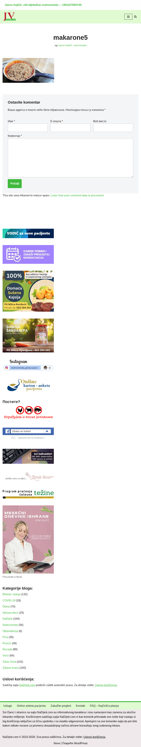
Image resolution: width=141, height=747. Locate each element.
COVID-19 (9, 600)
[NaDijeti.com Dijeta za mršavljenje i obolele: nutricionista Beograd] (9, 16)
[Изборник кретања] (128, 17)
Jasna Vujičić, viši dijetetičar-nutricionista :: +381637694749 (43, 4)
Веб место (99, 121)
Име (11, 121)
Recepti (7, 649)
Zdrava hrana (11, 667)
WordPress (81, 743)
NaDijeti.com (27, 685)
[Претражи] (135, 16)
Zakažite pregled (61, 705)
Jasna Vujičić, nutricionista (72, 45)
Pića (5, 637)
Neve (57, 743)
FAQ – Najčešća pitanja (104, 705)
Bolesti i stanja (11, 594)
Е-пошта (56, 121)
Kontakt (80, 705)
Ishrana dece (10, 612)
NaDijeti (8, 618)
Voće (6, 655)
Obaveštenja (10, 631)
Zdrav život (9, 661)
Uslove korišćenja (106, 685)
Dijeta (6, 606)
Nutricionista (10, 624)
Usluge (7, 705)
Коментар (15, 135)
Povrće (7, 643)
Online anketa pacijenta (31, 705)
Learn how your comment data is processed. (77, 195)
